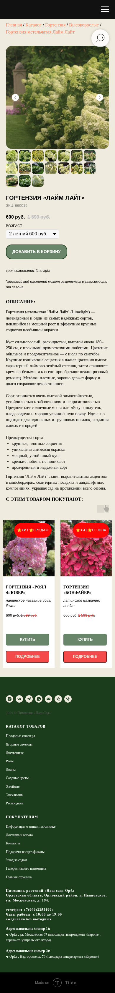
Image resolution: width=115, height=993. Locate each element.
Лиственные (15, 752)
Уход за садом (16, 859)
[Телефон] (58, 699)
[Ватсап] (38, 699)
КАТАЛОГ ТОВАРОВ (25, 726)
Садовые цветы (17, 777)
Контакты (13, 843)
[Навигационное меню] (105, 9)
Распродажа (14, 803)
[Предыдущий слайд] (15, 97)
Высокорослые (84, 24)
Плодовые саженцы (20, 735)
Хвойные (12, 786)
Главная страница (19, 876)
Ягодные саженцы (19, 744)
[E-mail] (48, 699)
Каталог (33, 24)
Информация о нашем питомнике (30, 826)
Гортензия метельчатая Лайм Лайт (40, 32)
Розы (10, 761)
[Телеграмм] (29, 699)
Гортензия (55, 24)
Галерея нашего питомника (26, 868)
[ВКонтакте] (19, 699)
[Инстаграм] (9, 699)
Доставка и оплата (19, 834)
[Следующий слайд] (99, 97)
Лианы (11, 769)
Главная (14, 24)
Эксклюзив (14, 794)
